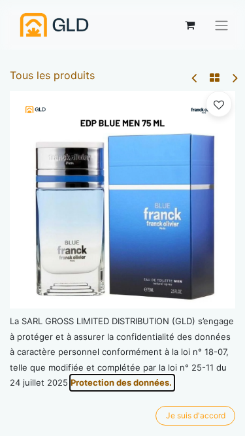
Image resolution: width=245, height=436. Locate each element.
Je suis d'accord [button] (195, 415)
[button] (219, 104)
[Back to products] (214, 77)
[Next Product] (234, 78)
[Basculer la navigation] (221, 24)
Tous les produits (52, 75)
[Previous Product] (195, 78)
